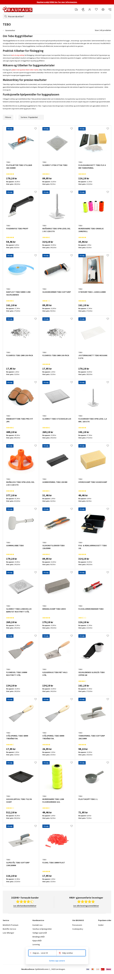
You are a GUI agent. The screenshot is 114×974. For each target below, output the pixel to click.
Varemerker (10, 30)
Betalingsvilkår (39, 936)
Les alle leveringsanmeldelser (86, 905)
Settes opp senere (57, 960)
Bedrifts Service (9, 929)
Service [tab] (6, 920)
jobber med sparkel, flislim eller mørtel (25, 70)
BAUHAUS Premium (10, 925)
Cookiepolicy (77, 929)
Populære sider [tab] (104, 920)
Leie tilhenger (8, 933)
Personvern (77, 925)
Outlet (100, 925)
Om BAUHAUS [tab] (78, 920)
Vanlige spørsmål (40, 933)
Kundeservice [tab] (38, 920)
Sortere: (24, 117)
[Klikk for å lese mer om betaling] (98, 969)
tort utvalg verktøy (18, 55)
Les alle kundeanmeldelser (24, 905)
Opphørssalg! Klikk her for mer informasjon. (57, 2)
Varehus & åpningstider (42, 929)
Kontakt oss (38, 925)
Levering (36, 944)
